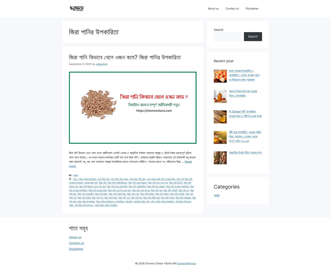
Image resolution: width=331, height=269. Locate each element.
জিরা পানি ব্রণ (97, 197)
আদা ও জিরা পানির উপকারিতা (84, 179)
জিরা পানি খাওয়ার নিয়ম (98, 190)
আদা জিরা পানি (103, 179)
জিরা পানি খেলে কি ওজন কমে (119, 190)
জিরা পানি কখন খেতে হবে (158, 182)
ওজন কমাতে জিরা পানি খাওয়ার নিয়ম (161, 179)
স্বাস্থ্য (75, 175)
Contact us (232, 8)
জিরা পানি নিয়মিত (147, 193)
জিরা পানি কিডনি (175, 182)
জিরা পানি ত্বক (133, 193)
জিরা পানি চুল (184, 190)
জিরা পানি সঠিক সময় (151, 197)
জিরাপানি (129, 201)
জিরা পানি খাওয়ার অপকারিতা (177, 186)
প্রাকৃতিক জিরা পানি (141, 201)
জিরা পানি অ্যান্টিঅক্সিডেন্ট (117, 182)
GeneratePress (187, 263)
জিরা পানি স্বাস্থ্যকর (183, 197)
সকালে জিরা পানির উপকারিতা (106, 205)
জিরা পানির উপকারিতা (86, 201)
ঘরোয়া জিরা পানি (91, 182)
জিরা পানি (102, 182)
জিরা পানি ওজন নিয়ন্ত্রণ (137, 182)
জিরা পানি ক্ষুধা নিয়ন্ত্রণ (156, 186)
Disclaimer (252, 8)
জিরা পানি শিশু (136, 197)
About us (213, 8)
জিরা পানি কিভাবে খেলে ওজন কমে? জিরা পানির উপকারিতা (125, 57)
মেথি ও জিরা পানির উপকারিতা (162, 201)
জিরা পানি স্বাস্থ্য (167, 197)
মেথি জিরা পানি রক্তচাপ (83, 205)
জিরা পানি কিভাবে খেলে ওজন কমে (92, 186)
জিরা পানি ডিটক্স (101, 193)
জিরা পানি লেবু (124, 197)
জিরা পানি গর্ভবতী (170, 190)
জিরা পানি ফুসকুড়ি (177, 193)
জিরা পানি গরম (156, 190)
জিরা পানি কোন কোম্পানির (117, 186)
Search (218, 29)
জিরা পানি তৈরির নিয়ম (117, 193)
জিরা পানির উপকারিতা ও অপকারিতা (110, 201)
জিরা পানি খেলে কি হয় (140, 190)
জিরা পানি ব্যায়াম (84, 197)
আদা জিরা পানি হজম (137, 179)
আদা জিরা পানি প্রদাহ (119, 179)
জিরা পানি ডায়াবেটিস (86, 193)
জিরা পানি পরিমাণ (162, 193)
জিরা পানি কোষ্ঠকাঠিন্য (137, 186)
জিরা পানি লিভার (110, 197)
